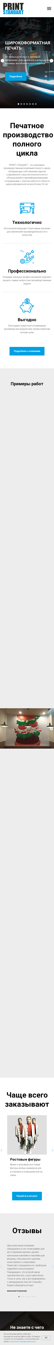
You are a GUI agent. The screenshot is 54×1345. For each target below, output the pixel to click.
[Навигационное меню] (49, 8)
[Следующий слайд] (51, 685)
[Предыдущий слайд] (2, 685)
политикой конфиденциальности (23, 1342)
